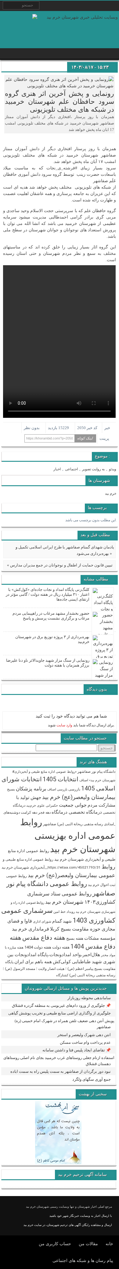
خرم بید (110, 493)
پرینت (105, 438)
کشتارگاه (62, 975)
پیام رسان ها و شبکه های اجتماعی (82, 1260)
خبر (107, 427)
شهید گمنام (62, 921)
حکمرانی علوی (47, 806)
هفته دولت (61, 947)
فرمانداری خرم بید (30, 929)
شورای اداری (42, 922)
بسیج (11, 789)
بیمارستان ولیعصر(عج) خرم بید (78, 797)
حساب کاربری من (55, 1244)
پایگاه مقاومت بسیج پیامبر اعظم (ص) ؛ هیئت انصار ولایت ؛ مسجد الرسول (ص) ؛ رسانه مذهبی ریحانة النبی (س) (59, 968)
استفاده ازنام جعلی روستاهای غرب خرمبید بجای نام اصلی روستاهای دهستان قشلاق (58, 1060)
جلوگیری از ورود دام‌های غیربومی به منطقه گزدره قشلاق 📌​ (61, 1005)
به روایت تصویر (93, 469)
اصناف (83, 780)
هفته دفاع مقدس (43, 937)
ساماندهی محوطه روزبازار (89, 998)
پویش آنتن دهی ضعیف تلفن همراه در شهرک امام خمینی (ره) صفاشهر (64, 1023)
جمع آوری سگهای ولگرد (91, 1079)
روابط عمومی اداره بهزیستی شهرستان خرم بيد (67, 835)
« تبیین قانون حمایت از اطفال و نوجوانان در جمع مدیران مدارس (60, 565)
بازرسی (74, 789)
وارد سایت (64, 725)
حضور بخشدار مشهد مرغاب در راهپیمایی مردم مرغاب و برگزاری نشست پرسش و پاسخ (51, 615)
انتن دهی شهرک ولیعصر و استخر (84, 1034)
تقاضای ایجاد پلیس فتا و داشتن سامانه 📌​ (76, 1050)
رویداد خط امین (64, 912)
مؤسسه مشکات (99, 938)
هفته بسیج (74, 938)
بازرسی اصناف (57, 789)
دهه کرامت (29, 812)
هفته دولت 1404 (37, 947)
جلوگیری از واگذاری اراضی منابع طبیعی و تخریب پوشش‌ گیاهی (59, 1013)
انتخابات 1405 (60, 779)
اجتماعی (71, 469)
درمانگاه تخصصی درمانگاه (77, 812)
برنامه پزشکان (31, 789)
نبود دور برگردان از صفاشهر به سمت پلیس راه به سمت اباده (60, 1071)
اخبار (57, 469)
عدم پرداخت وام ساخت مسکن (85, 1042)
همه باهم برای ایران (33, 961)
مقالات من (88, 1244)
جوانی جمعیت (73, 805)
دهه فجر (44, 812)
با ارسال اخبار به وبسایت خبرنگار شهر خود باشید (80, 1215)
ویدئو (112, 469)
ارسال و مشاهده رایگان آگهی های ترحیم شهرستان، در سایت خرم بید (67, 1225)
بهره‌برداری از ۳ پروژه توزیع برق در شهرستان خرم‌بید (52, 639)
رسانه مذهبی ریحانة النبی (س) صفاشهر (73, 824)
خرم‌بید (31, 806)
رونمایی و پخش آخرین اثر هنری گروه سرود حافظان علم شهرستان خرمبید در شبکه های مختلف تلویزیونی (59, 101)
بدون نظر (32, 427)
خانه (109, 1244)
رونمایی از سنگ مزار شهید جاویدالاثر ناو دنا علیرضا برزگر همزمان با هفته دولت (47, 662)
